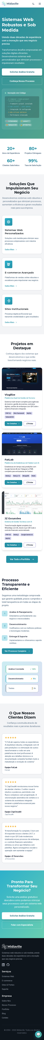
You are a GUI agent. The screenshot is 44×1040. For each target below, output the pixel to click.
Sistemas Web (8, 976)
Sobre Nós (6, 1001)
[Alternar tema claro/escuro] (33, 4)
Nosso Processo (9, 1005)
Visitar (30, 424)
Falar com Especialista (22, 925)
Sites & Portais (8, 985)
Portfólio (5, 1009)
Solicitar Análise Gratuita (22, 72)
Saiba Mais (9, 249)
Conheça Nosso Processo (22, 81)
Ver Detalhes (12, 424)
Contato (5, 1018)
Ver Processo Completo (15, 651)
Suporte (5, 989)
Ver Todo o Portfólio (20, 559)
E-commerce (7, 981)
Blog (4, 1013)
